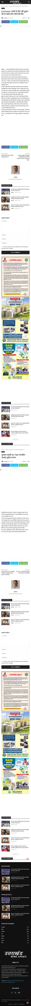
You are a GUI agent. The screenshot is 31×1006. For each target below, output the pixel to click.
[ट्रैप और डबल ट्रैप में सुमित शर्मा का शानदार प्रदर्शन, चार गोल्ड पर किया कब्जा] (5, 192)
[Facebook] (12, 992)
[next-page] (5, 213)
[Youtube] (19, 992)
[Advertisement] (15, 55)
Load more (15, 439)
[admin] (2, 18)
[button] (2, 2)
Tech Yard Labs (23, 1000)
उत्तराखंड (6, 6)
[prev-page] (2, 213)
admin (5, 17)
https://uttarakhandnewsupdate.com (15, 179)
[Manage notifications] (27, 1003)
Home (2, 6)
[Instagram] (15, 992)
